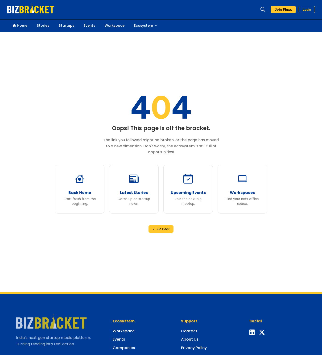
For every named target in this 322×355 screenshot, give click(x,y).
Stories (43, 25)
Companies (124, 348)
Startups (66, 25)
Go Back (162, 229)
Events (89, 25)
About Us (189, 339)
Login (307, 9)
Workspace (114, 25)
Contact (189, 331)
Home (22, 25)
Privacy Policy (194, 348)
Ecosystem (143, 25)
